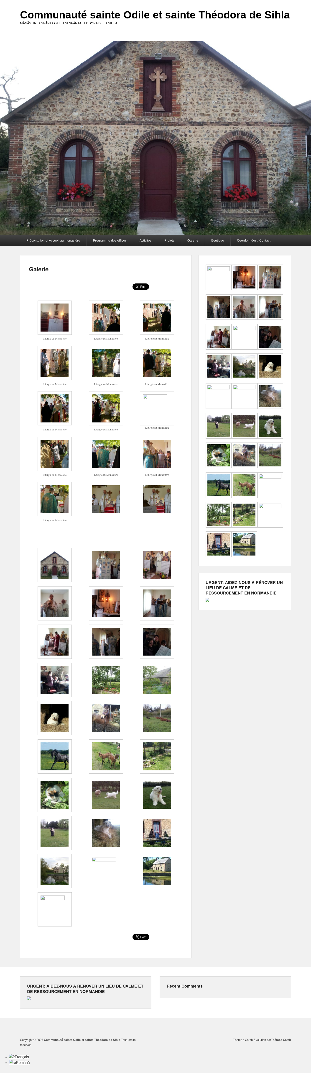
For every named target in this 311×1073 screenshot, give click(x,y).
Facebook (287, 1029)
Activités (145, 240)
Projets (169, 240)
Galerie (192, 240)
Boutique (217, 240)
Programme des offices (110, 240)
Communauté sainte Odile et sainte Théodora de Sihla (155, 15)
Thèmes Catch (281, 1040)
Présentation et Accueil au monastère (53, 240)
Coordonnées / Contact (253, 240)
